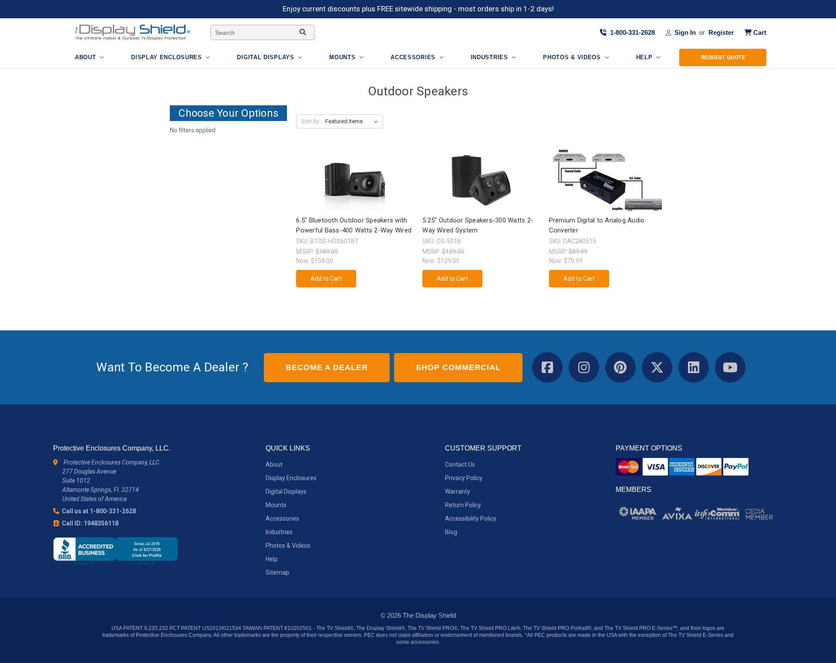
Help (645, 57)
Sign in (685, 32)
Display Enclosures (167, 57)
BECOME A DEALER (327, 367)
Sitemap (277, 572)
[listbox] (353, 121)
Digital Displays (266, 57)
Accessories (414, 57)
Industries (490, 57)
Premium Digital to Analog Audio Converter (597, 225)
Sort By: (310, 121)
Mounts (343, 57)
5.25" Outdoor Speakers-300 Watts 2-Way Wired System (477, 225)
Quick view (353, 172)
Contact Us (460, 464)
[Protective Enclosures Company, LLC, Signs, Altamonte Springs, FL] (115, 551)
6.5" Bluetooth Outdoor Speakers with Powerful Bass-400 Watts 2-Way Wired (353, 225)
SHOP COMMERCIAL (458, 367)
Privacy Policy (463, 478)
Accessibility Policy (470, 518)
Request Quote (723, 57)
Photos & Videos (573, 57)
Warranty (457, 491)
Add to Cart (354, 188)
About (86, 57)
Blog (451, 531)
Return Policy (463, 504)
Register (721, 32)
